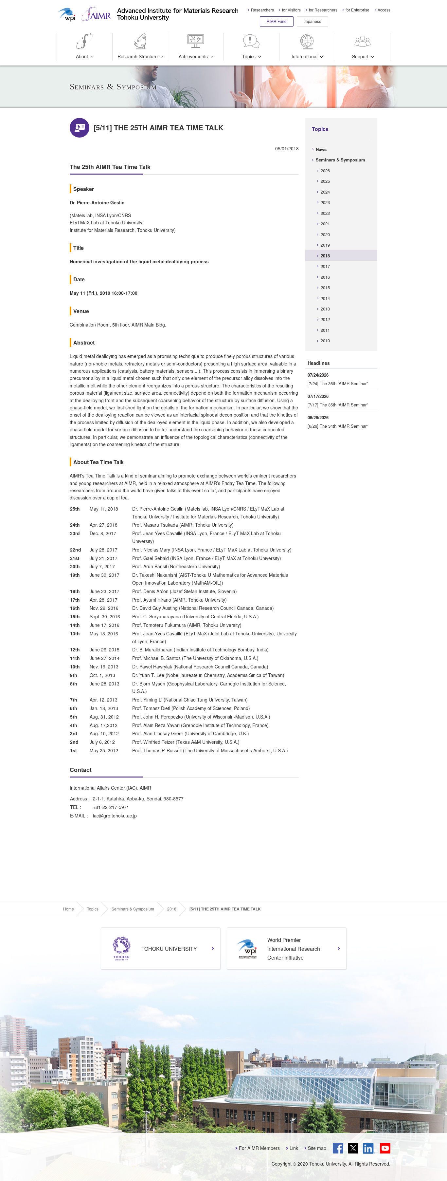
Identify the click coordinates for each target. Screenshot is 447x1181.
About (82, 56)
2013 (325, 309)
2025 (325, 181)
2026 (325, 170)
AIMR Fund (277, 21)
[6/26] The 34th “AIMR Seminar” (338, 426)
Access (384, 9)
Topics (249, 56)
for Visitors (291, 9)
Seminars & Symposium (340, 160)
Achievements (193, 56)
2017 (325, 266)
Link (294, 1148)
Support (360, 56)
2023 (325, 202)
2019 (325, 245)
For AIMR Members (259, 1148)
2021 (325, 223)
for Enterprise (357, 9)
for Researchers (323, 9)
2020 (325, 234)
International (304, 56)
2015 (325, 287)
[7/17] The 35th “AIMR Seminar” (338, 405)
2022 (325, 213)
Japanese (312, 21)
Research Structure (137, 56)
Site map (317, 1148)
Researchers (262, 9)
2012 (325, 319)
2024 (325, 192)
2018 (325, 256)
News (321, 149)
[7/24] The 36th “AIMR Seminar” (338, 383)
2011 (325, 330)
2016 (325, 277)
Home (68, 909)
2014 (325, 298)
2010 (325, 340)
